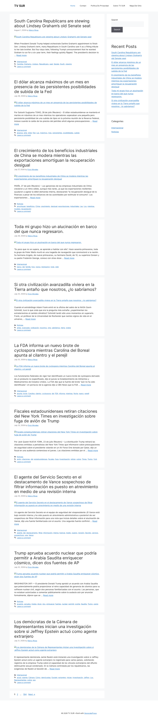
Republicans (44, 64)
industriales (74, 206)
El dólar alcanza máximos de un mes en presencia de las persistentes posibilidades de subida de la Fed (55, 86)
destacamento (32, 533)
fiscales (51, 459)
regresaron (45, 267)
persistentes (57, 133)
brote (25, 393)
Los (85, 206)
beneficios (31, 206)
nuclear (64, 604)
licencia (62, 533)
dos (43, 604)
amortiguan (21, 206)
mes (50, 133)
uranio (96, 604)
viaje (57, 267)
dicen (39, 604)
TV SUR (19, 6)
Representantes (20, 680)
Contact (83, 6)
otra (49, 328)
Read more (21, 55)
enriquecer (50, 604)
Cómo (38, 677)
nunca (38, 267)
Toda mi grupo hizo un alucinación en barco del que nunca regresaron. (55, 229)
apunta (19, 393)
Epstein (54, 677)
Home (72, 6)
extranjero (62, 677)
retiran (73, 459)
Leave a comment (24, 67)
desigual (54, 206)
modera (17, 209)
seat (51, 64)
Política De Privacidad (100, 6)
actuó (19, 677)
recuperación (26, 209)
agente (19, 533)
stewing (69, 64)
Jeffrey (86, 677)
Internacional (22, 62)
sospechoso (19, 535)
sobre (78, 459)
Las (37, 133)
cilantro (38, 393)
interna (56, 533)
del (23, 267)
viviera (68, 328)
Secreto (88, 533)
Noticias (20, 204)
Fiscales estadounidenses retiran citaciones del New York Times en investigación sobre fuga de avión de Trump (55, 416)
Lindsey (35, 64)
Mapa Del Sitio (135, 6)
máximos (43, 133)
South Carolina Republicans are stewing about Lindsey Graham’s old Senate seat (52, 23)
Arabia (33, 604)
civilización (35, 328)
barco (19, 267)
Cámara (31, 677)
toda (52, 267)
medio (68, 533)
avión (19, 459)
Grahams (27, 64)
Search (114, 20)
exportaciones (63, 206)
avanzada (26, 328)
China (38, 206)
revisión (81, 533)
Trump (90, 459)
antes (19, 328)
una (26, 535)
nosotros (43, 328)
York (95, 459)
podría (77, 604)
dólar (30, 133)
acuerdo (20, 604)
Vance (31, 535)
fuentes (58, 604)
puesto (74, 533)
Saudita (84, 604)
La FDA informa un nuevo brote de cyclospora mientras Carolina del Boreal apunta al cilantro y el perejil (51, 350)
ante (25, 133)
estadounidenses (40, 459)
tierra (63, 328)
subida (76, 133)
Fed (34, 133)
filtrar (40, 533)
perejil (87, 393)
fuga (57, 459)
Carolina (20, 64)
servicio (95, 533)
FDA (56, 393)
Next (31, 694)
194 (25, 694)
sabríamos (56, 328)
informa (62, 393)
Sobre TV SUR (119, 6)
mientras (91, 206)
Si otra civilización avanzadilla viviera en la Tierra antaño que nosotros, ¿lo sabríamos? (55, 287)
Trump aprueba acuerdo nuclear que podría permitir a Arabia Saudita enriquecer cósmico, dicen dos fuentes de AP (55, 558)
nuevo (81, 393)
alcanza (20, 133)
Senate (56, 64)
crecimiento (45, 206)
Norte (76, 393)
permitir (71, 604)
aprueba (27, 604)
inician (69, 677)
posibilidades (68, 133)
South (62, 64)
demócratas (46, 677)
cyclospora (46, 393)
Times (84, 459)
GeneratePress (90, 713)
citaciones (26, 459)
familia (28, 267)
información (47, 533)
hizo (33, 267)
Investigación (64, 459)
